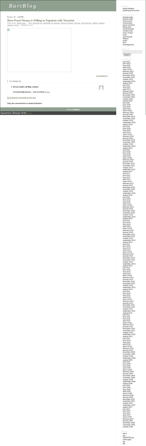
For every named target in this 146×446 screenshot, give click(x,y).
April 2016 (127, 203)
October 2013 (128, 262)
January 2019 (128, 138)
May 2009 (126, 366)
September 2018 (129, 146)
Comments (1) (102, 76)
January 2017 (128, 185)
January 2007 (128, 421)
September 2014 (129, 240)
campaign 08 (48, 23)
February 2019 (128, 136)
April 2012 (127, 297)
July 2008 (126, 386)
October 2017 (128, 168)
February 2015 (128, 230)
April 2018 (127, 156)
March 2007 (127, 417)
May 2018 (126, 154)
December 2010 (129, 329)
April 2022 (127, 68)
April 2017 (127, 179)
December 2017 (129, 164)
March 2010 (127, 346)
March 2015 (127, 228)
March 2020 (127, 111)
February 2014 (128, 254)
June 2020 (127, 105)
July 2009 (126, 362)
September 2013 (129, 264)
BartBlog (23, 6)
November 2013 (129, 260)
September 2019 (129, 122)
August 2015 (127, 219)
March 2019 (127, 134)
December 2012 (129, 282)
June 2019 (127, 128)
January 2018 (128, 162)
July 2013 (126, 268)
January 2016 (128, 209)
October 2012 (128, 285)
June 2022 (127, 64)
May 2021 (126, 87)
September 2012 (129, 287)
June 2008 (127, 388)
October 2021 (128, 79)
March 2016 (127, 205)
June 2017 (127, 176)
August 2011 (127, 313)
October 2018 (128, 144)
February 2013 (128, 278)
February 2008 (128, 395)
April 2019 (127, 132)
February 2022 (128, 72)
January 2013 (128, 280)
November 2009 (129, 354)
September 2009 (129, 358)
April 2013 (127, 274)
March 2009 (127, 370)
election (57, 23)
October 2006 (128, 427)
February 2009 (128, 372)
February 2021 (128, 91)
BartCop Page (128, 17)
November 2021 (129, 77)
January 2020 (128, 115)
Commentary (127, 23)
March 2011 (127, 323)
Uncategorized (128, 45)
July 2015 (126, 221)
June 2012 (127, 293)
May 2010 (126, 342)
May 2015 (126, 225)
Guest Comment (129, 25)
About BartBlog (128, 9)
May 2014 (126, 248)
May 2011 (126, 319)
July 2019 (126, 126)
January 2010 (128, 350)
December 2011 (129, 305)
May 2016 (126, 201)
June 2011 (126, 317)
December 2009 (129, 352)
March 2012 (127, 299)
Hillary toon (21, 23)
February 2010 (128, 348)
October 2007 (128, 403)
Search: (125, 49)
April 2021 (127, 89)
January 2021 (128, 93)
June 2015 (127, 223)
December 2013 (129, 258)
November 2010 (129, 331)
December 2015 (129, 211)
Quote (125, 41)
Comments (128, 437)
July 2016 (126, 197)
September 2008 (129, 382)
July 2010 (126, 338)
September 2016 (129, 193)
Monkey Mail (128, 31)
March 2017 (127, 181)
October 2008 (128, 380)
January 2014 (128, 256)
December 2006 (129, 423)
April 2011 (126, 321)
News (125, 35)
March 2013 (127, 276)
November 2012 (129, 284)
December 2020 (129, 95)
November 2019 (129, 119)
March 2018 (127, 158)
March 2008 (127, 393)
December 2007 (129, 399)
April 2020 (127, 109)
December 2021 (129, 75)
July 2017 (126, 174)
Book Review (127, 21)
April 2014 (127, 250)
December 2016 (129, 187)
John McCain (86, 23)
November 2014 (129, 236)
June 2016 (127, 199)
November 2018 (129, 142)
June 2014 (127, 246)
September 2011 (129, 311)
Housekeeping (128, 29)
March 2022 (127, 70)
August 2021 (127, 83)
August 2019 (127, 124)
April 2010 (127, 344)
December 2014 (129, 234)
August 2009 (127, 360)
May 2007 (126, 413)
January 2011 (128, 327)
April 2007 (127, 415)
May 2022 (126, 66)
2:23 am (47, 92)
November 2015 (129, 213)
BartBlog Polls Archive (131, 11)
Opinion (126, 39)
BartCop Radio (128, 19)
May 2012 (126, 295)
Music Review (128, 33)
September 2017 (129, 170)
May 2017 (126, 178)
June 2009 (127, 364)
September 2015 (129, 217)
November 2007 (129, 401)
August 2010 (127, 336)
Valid (127, 439)
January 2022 (128, 73)
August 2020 (127, 101)
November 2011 (129, 307)
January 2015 (128, 232)
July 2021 (126, 85)
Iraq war (77, 23)
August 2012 (127, 289)
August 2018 (127, 148)
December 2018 (129, 140)
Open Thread (127, 37)
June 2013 (127, 270)
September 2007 (129, 405)
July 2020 (126, 103)
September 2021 (129, 81)
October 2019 (128, 120)
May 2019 (126, 130)
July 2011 (126, 315)
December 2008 (129, 376)
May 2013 (126, 272)
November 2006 (129, 425)
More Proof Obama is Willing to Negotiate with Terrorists (40, 20)
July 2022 (126, 62)
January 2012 (128, 303)
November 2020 (129, 97)
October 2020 (128, 99)
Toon (17, 25)
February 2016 (128, 207)
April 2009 (127, 368)
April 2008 (127, 391)
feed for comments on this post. (21, 97)
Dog (29, 113)
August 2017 (127, 172)
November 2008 (129, 378)
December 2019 (129, 117)
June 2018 (127, 152)
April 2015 (127, 226)
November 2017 (129, 166)
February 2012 (128, 301)
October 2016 (128, 191)
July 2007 (126, 409)
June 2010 (127, 340)
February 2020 (128, 113)
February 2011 (128, 325)
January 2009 (128, 374)
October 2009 (128, 356)
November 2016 (129, 189)
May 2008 (126, 390)
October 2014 (128, 238)
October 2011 (128, 309)
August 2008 (127, 384)
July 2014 (126, 244)
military (95, 23)
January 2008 (128, 397)
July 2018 (126, 150)
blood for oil (37, 23)
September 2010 (129, 334)
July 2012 (126, 291)
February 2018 (128, 160)
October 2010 (128, 333)
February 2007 (128, 419)
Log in (125, 433)
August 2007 (127, 407)
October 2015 (128, 215)
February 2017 (128, 183)
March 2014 (127, 252)
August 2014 (127, 242)
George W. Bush (67, 23)
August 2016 (127, 195)
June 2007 (127, 411)
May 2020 (126, 107)
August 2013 (127, 266)
